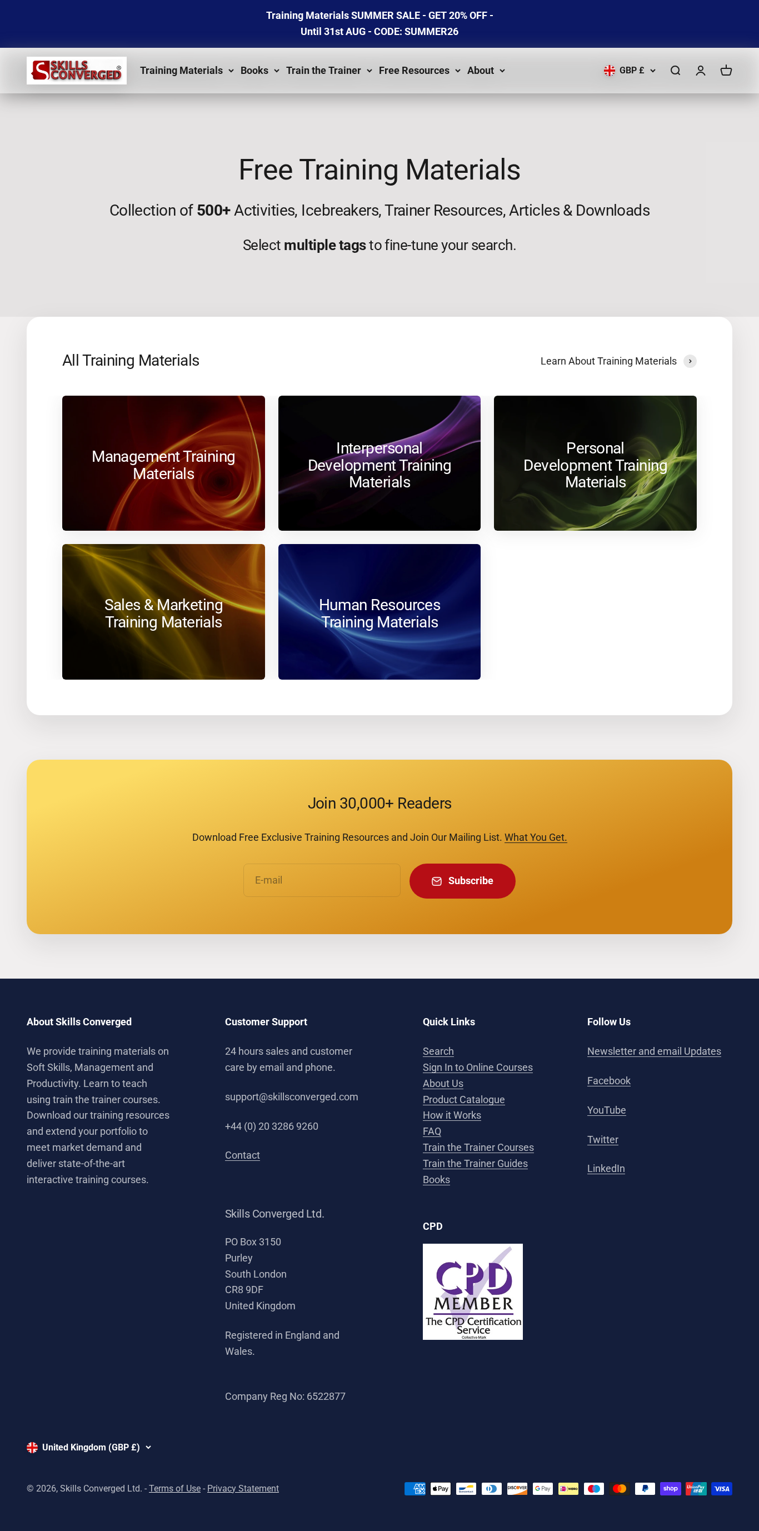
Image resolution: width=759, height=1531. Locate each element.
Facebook (609, 1080)
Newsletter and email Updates (654, 1051)
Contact (242, 1155)
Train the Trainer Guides (475, 1163)
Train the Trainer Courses (478, 1147)
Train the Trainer (323, 70)
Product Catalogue (464, 1099)
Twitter (602, 1139)
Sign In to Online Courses (478, 1067)
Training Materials (181, 70)
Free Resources (414, 70)
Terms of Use (175, 1488)
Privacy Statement (243, 1488)
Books (254, 70)
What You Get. (536, 837)
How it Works (452, 1115)
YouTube (606, 1110)
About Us (443, 1083)
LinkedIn (606, 1168)
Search (438, 1051)
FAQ (432, 1131)
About (480, 70)
